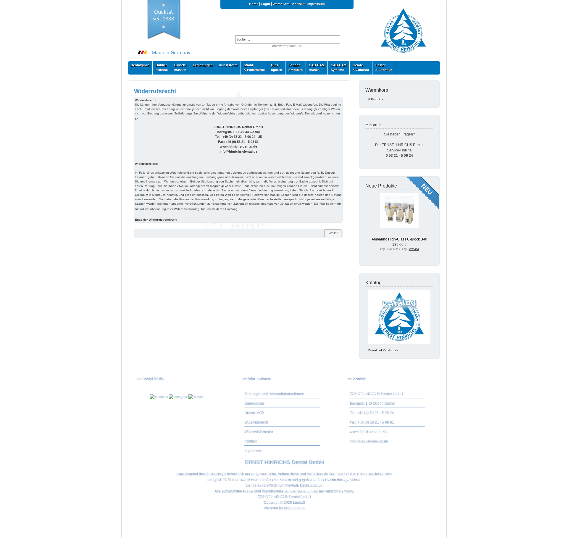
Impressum (316, 4)
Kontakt (298, 4)
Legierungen (201, 66)
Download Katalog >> (383, 350)
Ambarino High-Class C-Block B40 (399, 239)
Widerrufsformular (258, 431)
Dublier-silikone (160, 67)
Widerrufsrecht (255, 422)
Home (253, 4)
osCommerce (294, 508)
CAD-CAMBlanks (315, 67)
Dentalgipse (138, 66)
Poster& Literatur (383, 67)
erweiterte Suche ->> (287, 46)
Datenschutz (254, 403)
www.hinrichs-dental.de (368, 431)
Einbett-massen (179, 67)
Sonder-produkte (294, 67)
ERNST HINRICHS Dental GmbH (284, 497)
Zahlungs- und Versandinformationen (274, 394)
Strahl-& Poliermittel (254, 67)
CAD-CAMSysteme (337, 67)
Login (265, 4)
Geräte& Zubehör (359, 67)
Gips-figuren (275, 67)
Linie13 (299, 502)
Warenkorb (281, 4)
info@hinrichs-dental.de (368, 441)
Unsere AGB (254, 413)
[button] (333, 233)
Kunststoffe (227, 66)
